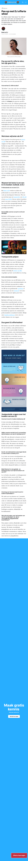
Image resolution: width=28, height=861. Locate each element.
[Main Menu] (25, 2)
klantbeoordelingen (9, 315)
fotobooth (16, 291)
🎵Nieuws (4, 8)
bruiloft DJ (17, 197)
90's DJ (24, 197)
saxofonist (20, 288)
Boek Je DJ (7, 190)
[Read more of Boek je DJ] (3, 28)
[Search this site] (23, 2)
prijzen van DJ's (17, 270)
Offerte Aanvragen (19, 855)
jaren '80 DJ (8, 199)
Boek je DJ (4, 32)
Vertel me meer (14, 716)
